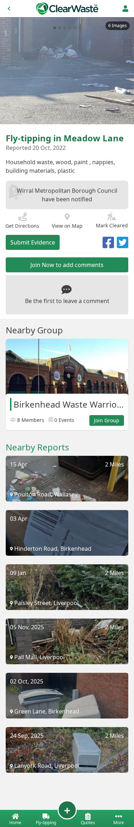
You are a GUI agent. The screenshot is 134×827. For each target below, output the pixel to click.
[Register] (125, 8)
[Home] (67, 8)
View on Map (67, 225)
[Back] (9, 8)
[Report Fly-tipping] (67, 809)
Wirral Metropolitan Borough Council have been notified (67, 195)
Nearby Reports (37, 447)
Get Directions (22, 225)
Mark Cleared (112, 225)
